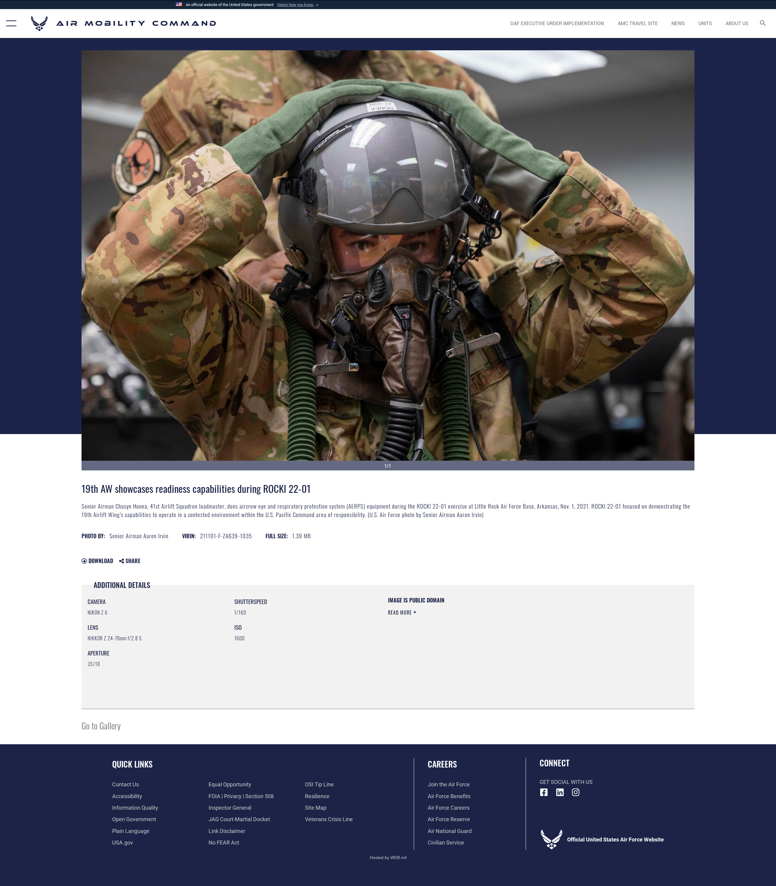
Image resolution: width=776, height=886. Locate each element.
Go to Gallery (101, 725)
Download (100, 561)
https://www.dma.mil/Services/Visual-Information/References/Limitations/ (459, 642)
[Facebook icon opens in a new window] (544, 792)
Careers (442, 764)
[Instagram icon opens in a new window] (575, 792)
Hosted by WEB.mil (388, 857)
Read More (400, 612)
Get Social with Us (566, 782)
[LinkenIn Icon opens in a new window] (559, 792)
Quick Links (132, 764)
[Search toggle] (763, 24)
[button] (298, 5)
